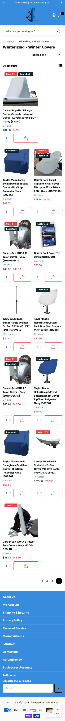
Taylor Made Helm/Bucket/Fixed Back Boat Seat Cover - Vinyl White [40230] (47, 324)
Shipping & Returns (16, 612)
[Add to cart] (26, 138)
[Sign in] (53, 15)
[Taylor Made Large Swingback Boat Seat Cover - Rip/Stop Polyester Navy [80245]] (17, 161)
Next (59, 581)
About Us (9, 597)
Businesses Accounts (17, 667)
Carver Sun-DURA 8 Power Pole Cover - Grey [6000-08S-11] (18, 545)
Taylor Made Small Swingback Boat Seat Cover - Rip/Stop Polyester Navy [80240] (15, 469)
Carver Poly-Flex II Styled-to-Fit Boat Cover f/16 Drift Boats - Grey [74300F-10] (47, 467)
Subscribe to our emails (17, 680)
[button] (4, 3)
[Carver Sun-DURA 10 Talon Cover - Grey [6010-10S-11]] (17, 234)
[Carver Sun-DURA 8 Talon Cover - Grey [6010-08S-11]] (17, 369)
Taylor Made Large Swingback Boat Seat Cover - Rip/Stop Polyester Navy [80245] (15, 187)
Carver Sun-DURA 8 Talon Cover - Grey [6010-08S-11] (14, 392)
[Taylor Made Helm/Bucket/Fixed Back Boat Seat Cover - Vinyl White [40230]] (48, 300)
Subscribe (58, 688)
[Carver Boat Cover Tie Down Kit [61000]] (48, 234)
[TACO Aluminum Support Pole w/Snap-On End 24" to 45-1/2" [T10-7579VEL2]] (17, 300)
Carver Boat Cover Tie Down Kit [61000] (47, 254)
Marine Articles (13, 636)
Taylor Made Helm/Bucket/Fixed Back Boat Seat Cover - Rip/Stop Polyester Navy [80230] (47, 395)
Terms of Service (14, 628)
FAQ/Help (9, 644)
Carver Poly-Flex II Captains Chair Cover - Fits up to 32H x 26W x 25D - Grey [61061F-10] (48, 185)
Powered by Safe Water (44, 702)
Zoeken (58, 31)
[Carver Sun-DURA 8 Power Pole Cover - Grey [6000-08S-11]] (20, 519)
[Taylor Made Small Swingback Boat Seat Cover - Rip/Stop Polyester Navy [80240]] (17, 443)
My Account (11, 604)
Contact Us (10, 652)
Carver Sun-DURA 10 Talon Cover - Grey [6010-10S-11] (15, 256)
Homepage (9, 41)
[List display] (60, 65)
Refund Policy (12, 659)
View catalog (5, 14)
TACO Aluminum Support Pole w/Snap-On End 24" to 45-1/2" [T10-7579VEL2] (16, 324)
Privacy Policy (12, 620)
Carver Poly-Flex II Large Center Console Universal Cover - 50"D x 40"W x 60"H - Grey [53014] (20, 116)
